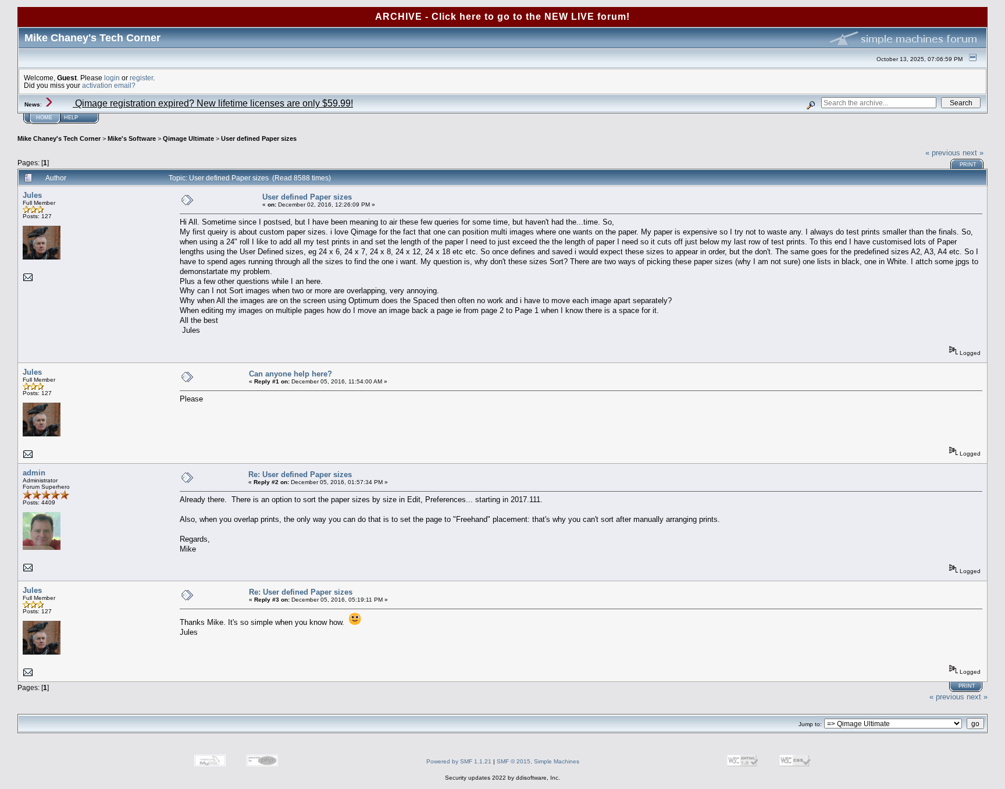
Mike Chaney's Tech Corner (59, 138)
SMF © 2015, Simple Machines (538, 761)
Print (968, 165)
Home (44, 117)
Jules (32, 195)
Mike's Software (132, 138)
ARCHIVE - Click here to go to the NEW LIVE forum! (502, 17)
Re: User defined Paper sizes (300, 474)
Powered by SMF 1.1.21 (458, 761)
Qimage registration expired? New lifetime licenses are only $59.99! (213, 103)
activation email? (109, 85)
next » (973, 152)
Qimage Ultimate (188, 138)
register (141, 77)
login (112, 77)
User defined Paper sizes (259, 138)
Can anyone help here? (290, 373)
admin (34, 472)
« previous (942, 152)
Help (71, 117)
